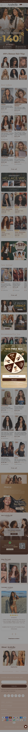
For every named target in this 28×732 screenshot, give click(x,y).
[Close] (25, 346)
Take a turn (14, 379)
